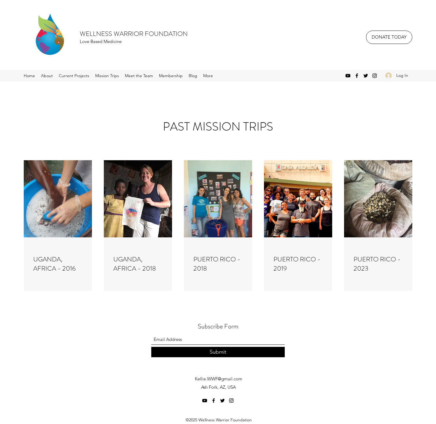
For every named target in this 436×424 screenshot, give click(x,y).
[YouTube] (348, 76)
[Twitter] (366, 76)
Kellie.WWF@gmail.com (218, 379)
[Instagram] (375, 76)
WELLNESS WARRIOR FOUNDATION (134, 33)
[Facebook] (357, 76)
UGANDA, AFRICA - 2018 (134, 264)
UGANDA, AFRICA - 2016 (54, 264)
